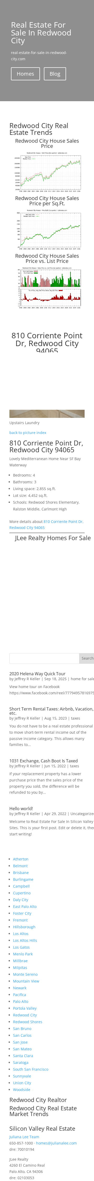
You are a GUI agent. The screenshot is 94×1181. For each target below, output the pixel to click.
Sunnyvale (22, 1076)
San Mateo (22, 1048)
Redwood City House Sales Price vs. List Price (47, 258)
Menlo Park (23, 953)
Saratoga (20, 1062)
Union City (22, 1082)
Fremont (20, 920)
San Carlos (22, 1035)
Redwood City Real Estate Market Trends (43, 1111)
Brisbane (21, 872)
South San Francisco (30, 1069)
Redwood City (25, 1015)
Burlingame (23, 879)
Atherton (20, 859)
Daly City (20, 899)
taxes (75, 718)
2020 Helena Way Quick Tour (37, 674)
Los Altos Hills (25, 940)
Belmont (20, 865)
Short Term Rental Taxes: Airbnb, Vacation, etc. (51, 711)
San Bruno (22, 1028)
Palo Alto (20, 1001)
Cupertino (22, 892)
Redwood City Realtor (38, 1100)
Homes (25, 73)
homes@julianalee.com (56, 1143)
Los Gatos (21, 947)
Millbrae (20, 960)
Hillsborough (24, 926)
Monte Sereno (25, 974)
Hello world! (21, 808)
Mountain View (26, 981)
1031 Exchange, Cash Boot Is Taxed (43, 761)
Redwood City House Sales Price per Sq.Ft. (47, 201)
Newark (19, 987)
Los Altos (20, 933)
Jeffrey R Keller (27, 678)
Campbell (21, 886)
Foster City (22, 913)
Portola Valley (25, 1008)
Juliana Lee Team (24, 1136)
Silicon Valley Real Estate (42, 1128)
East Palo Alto (25, 906)
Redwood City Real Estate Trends (38, 129)
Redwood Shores (27, 1021)
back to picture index (27, 432)
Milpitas (20, 967)
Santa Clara (23, 1055)
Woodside (21, 1089)
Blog (55, 73)
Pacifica (19, 994)
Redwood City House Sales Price (47, 143)
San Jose (20, 1042)
